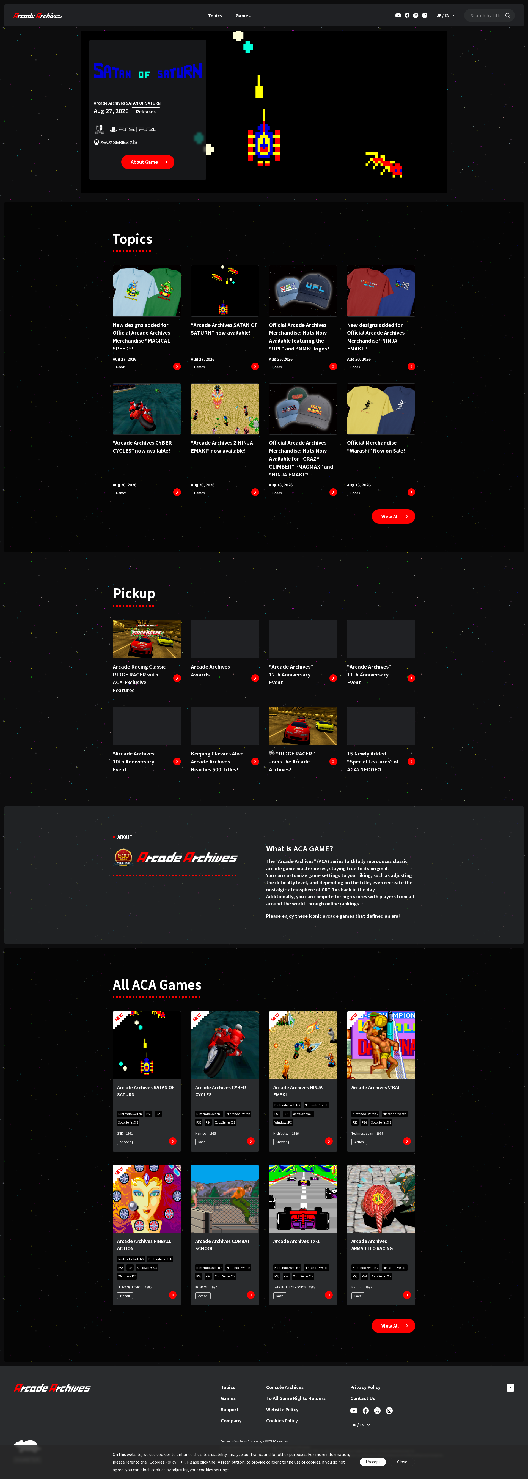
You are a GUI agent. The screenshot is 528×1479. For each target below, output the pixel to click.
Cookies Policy (282, 1420)
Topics (215, 15)
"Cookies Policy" (163, 1462)
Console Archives (285, 1387)
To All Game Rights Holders (296, 1398)
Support (230, 1409)
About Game (144, 161)
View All (390, 516)
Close (402, 1461)
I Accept (373, 1461)
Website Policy (282, 1409)
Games (243, 15)
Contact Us (362, 1398)
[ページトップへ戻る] (510, 1388)
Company (231, 1420)
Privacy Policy (365, 1387)
